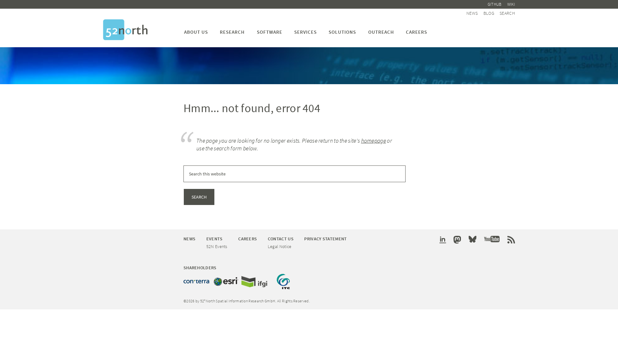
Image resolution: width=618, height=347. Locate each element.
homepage (373, 140)
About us (196, 32)
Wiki (511, 4)
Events (214, 239)
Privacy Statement (325, 239)
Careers (416, 32)
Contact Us (281, 239)
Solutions (342, 32)
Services (305, 32)
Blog (488, 13)
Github (495, 4)
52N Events (217, 246)
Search (507, 13)
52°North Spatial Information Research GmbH (125, 29)
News (472, 13)
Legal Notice (280, 246)
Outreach (381, 32)
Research (232, 32)
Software (269, 32)
